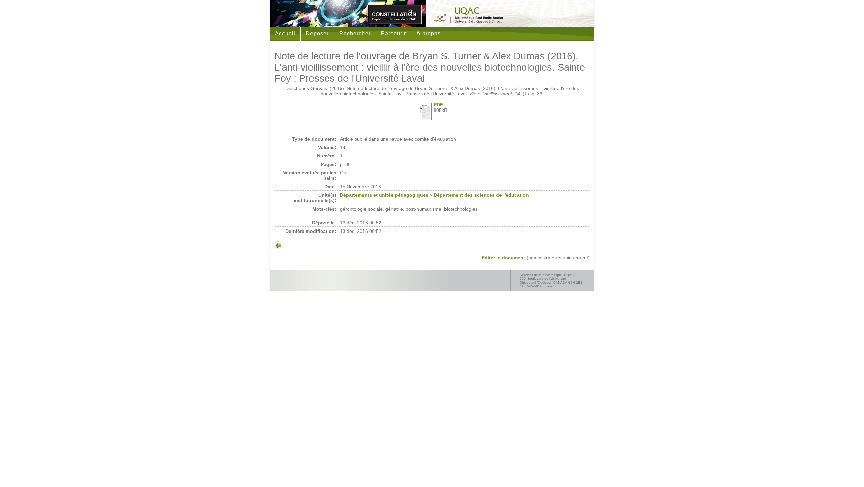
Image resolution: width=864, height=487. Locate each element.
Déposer (317, 33)
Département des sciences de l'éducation (481, 195)
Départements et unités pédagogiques (384, 195)
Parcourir (393, 33)
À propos (428, 33)
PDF (438, 104)
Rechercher (355, 33)
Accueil (285, 33)
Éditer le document (503, 257)
